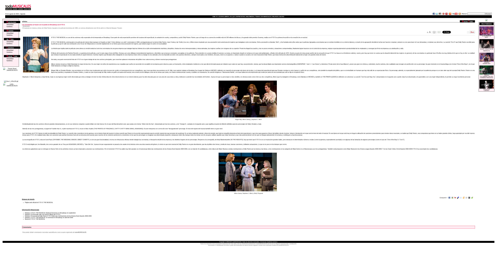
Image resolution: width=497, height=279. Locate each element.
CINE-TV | (215, 16)
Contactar (263, 242)
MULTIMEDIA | (250, 16)
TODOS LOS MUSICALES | (263, 16)
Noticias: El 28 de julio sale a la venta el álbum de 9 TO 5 (42, 214)
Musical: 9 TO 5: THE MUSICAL (35, 219)
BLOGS (282, 16)
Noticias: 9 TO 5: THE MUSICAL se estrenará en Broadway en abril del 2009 (49, 217)
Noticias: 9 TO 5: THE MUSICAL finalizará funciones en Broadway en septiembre (50, 213)
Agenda (22, 14)
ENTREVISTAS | (241, 16)
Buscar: (464, 13)
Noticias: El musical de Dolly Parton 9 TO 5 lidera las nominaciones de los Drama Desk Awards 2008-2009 (58, 216)
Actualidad (10, 24)
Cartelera (9, 26)
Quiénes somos (272, 242)
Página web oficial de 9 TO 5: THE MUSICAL (39, 202)
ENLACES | (275, 16)
